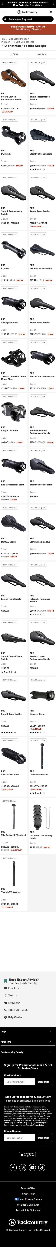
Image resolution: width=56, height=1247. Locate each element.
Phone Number (13, 1131)
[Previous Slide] (2, 4)
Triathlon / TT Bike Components (17, 41)
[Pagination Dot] (26, 32)
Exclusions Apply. (11, 1109)
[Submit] (5, 19)
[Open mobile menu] (4, 12)
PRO (3, 38)
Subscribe (43, 1081)
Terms (28, 1125)
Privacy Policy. (38, 1125)
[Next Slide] (54, 4)
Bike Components (18, 38)
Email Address (12, 1075)
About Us (6, 1041)
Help (3, 1031)
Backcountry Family (12, 1052)
